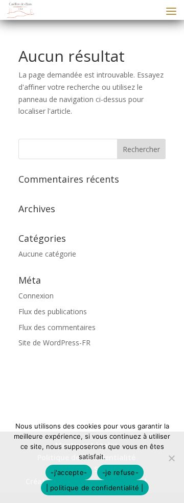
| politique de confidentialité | (95, 488)
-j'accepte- (69, 472)
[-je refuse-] (171, 458)
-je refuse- (120, 472)
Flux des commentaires (57, 327)
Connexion (36, 295)
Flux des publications (52, 311)
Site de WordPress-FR (54, 342)
